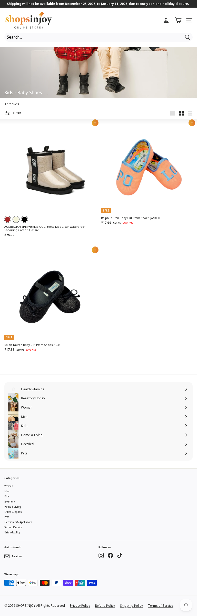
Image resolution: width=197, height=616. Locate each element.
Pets (6, 517)
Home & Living (12, 506)
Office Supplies (13, 512)
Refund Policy (105, 605)
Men (6, 491)
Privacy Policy (80, 605)
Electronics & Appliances (18, 522)
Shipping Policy (131, 605)
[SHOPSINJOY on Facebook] (110, 555)
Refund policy (12, 532)
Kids (8, 92)
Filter (16, 113)
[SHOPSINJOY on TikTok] (119, 555)
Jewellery (9, 501)
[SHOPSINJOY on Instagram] (101, 555)
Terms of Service (13, 527)
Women (8, 486)
